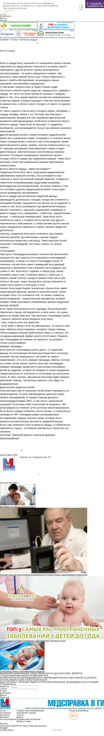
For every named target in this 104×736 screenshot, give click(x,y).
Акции (3, 20)
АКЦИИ (4, 727)
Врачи (3, 18)
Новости (4, 686)
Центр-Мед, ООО (8, 454)
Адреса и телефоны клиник (53, 43)
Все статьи (8, 443)
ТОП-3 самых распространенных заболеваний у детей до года (32, 641)
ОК (81, 7)
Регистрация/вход (78, 710)
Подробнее (9, 479)
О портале (5, 712)
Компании (5, 15)
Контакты (5, 714)
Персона (4, 697)
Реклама (4, 717)
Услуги (3, 690)
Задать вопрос (88, 54)
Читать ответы (88, 59)
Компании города (26, 712)
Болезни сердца (28, 39)
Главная (4, 39)
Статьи (14, 39)
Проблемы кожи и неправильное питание (22, 671)
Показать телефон (31, 460)
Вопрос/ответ (24, 721)
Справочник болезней (28, 719)
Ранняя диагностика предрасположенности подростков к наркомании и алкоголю (43, 575)
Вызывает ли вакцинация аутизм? (17, 507)
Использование (8, 719)
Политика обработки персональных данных (23, 725)
